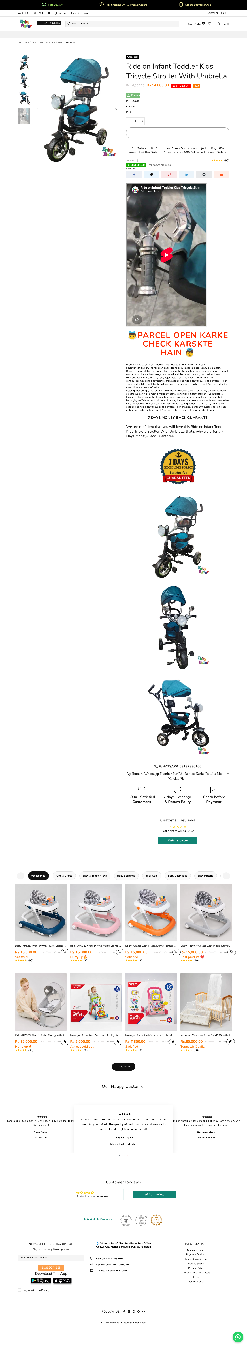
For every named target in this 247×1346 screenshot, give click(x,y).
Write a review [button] (178, 841)
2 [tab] (122, 1155)
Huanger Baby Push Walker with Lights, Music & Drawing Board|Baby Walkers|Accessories (96, 1035)
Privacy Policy (196, 1268)
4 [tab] (127, 1155)
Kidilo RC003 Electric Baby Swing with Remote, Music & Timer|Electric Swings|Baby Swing (41, 1035)
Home (20, 42)
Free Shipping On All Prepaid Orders (127, 5)
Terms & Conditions (196, 1259)
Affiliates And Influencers (196, 1272)
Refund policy (196, 1263)
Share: (130, 168)
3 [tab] (124, 1155)
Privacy (45, 1290)
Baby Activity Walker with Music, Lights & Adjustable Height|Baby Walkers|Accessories (206, 946)
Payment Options (196, 1254)
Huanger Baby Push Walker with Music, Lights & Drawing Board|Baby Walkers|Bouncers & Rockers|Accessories (151, 1035)
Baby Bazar (26, 24)
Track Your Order (195, 1281)
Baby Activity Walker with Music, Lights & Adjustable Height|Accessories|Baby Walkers (41, 946)
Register (210, 13)
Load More (124, 1066)
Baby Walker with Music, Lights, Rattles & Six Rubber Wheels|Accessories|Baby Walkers (151, 946)
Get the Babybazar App (198, 5)
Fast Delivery (55, 5)
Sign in (223, 13)
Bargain (135, 95)
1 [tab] (119, 1155)
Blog (196, 1277)
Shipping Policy (196, 1250)
